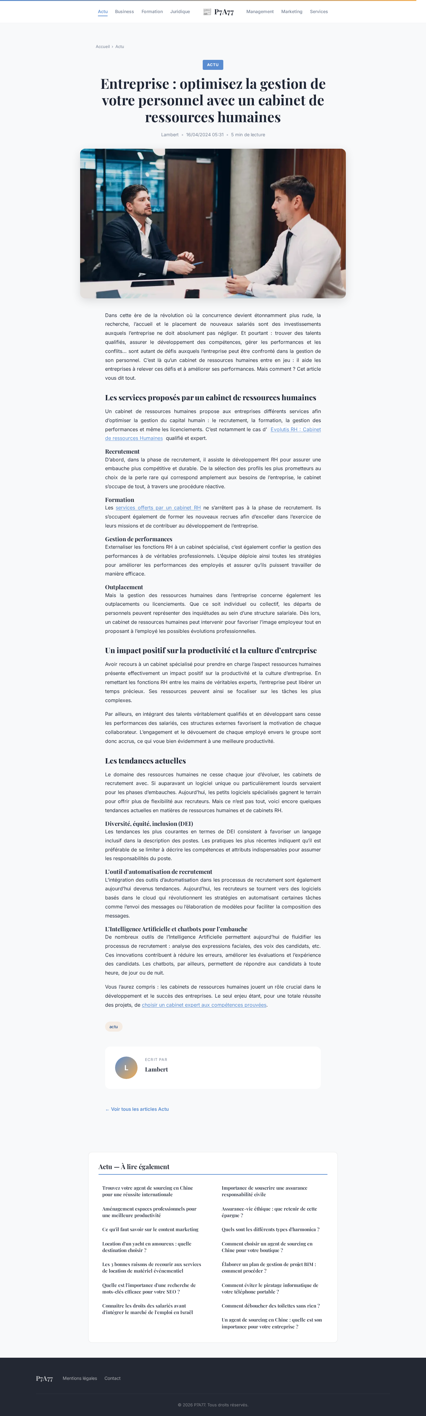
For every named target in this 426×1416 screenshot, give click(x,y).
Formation (152, 11)
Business (124, 11)
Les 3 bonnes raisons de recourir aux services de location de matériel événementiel (151, 1267)
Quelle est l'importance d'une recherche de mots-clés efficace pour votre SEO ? (149, 1288)
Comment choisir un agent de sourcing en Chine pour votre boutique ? (267, 1246)
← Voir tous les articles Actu (137, 1109)
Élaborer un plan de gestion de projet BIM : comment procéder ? (269, 1267)
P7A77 (218, 11)
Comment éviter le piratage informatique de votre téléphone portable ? (270, 1288)
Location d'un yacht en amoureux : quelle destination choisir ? (146, 1246)
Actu (103, 11)
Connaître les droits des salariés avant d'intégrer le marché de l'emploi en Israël (147, 1309)
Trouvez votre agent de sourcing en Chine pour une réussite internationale (147, 1191)
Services (319, 11)
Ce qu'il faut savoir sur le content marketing (150, 1229)
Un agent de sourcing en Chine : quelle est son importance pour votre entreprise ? (272, 1323)
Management (260, 11)
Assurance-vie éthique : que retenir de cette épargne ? (269, 1212)
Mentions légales (80, 1378)
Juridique (180, 11)
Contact (112, 1378)
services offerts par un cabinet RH (158, 507)
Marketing (292, 11)
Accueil (103, 46)
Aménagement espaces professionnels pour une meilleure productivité (149, 1212)
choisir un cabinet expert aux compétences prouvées (204, 1005)
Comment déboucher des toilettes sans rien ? (271, 1306)
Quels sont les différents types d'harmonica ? (270, 1229)
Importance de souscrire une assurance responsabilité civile (264, 1191)
